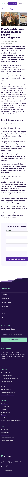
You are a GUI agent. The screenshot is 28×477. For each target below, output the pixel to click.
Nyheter (3, 386)
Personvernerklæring (7, 437)
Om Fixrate (4, 404)
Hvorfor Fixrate (5, 406)
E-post (8, 246)
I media (3, 409)
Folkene (3, 415)
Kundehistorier (5, 384)
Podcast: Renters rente (8, 392)
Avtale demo (5, 432)
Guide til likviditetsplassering (10, 378)
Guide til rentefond (6, 375)
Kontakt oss (5, 435)
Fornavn (8, 230)
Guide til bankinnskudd (8, 373)
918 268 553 (17, 462)
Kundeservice (5, 429)
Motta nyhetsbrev (14, 339)
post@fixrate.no (8, 466)
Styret (3, 417)
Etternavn (9, 238)
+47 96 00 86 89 (8, 470)
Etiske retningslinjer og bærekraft (11, 420)
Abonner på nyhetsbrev (17, 259)
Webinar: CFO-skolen (7, 395)
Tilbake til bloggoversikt (10, 9)
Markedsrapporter (6, 381)
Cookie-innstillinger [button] (7, 440)
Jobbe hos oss (5, 412)
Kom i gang (13, 3)
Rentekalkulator (6, 389)
